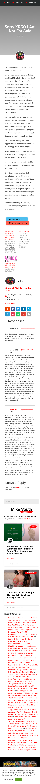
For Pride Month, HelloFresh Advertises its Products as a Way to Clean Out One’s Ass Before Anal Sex (20, 550)
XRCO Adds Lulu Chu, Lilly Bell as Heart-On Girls (10, 265)
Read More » (11, 558)
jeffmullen (13, 409)
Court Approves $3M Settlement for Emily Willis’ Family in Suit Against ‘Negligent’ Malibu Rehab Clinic (23, 693)
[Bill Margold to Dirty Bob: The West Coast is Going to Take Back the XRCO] (12, 242)
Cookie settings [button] (8, 779)
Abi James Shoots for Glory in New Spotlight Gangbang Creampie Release (20, 595)
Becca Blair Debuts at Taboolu (19, 663)
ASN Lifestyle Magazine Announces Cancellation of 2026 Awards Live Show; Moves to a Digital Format (23, 747)
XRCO (18, 299)
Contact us (26, 519)
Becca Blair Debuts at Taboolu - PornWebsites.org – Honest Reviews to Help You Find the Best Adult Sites (22, 657)
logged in (18, 487)
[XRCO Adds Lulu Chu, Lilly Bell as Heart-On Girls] (11, 258)
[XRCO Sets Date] (26, 239)
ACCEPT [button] (18, 779)
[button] (7, 309)
